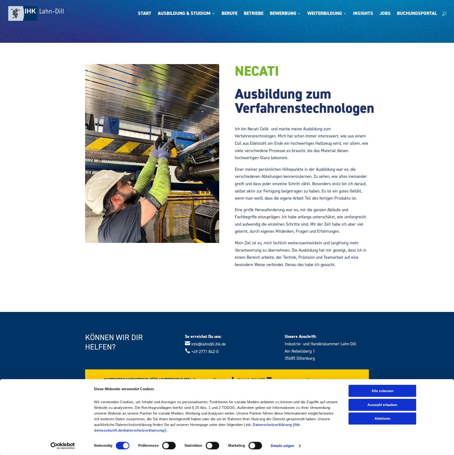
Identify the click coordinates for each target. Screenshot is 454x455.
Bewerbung (283, 14)
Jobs (385, 14)
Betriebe (253, 14)
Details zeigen (282, 446)
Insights (363, 14)
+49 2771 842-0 (204, 351)
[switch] (169, 445)
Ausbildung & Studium (184, 14)
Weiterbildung (324, 14)
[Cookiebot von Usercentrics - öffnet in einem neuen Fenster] (62, 445)
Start (144, 14)
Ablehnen (382, 418)
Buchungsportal (417, 14)
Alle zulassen (382, 391)
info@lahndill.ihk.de (208, 344)
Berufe (229, 14)
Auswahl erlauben (382, 405)
